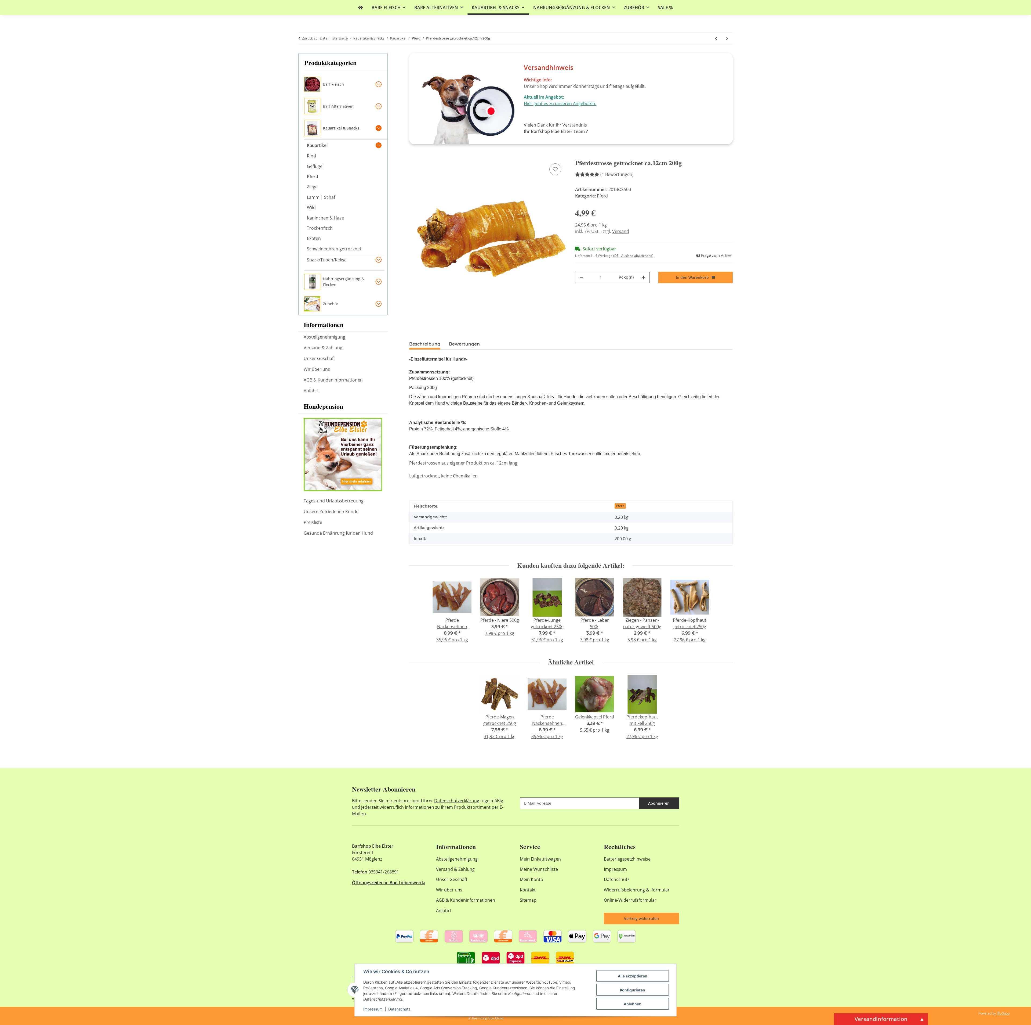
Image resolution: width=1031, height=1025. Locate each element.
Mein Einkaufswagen (540, 859)
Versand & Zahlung (323, 348)
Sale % (665, 7)
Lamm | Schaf (321, 197)
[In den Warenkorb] (413, 156)
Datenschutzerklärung (456, 801)
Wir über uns (317, 369)
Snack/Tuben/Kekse (327, 260)
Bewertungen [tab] (464, 344)
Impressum (373, 1009)
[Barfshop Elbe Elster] (360, 7)
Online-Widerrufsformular (630, 900)
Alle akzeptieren (632, 976)
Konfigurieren (632, 990)
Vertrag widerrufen (641, 918)
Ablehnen (632, 1004)
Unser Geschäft (319, 358)
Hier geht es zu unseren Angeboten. (560, 103)
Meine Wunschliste (539, 869)
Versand (620, 231)
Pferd (602, 196)
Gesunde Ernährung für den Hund (338, 533)
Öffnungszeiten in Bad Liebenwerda (388, 883)
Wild (311, 207)
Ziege (312, 187)
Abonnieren (659, 803)
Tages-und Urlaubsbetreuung (334, 501)
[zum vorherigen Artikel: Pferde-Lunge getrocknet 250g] (716, 38)
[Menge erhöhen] (643, 277)
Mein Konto (531, 879)
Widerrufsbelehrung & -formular (637, 890)
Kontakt (528, 890)
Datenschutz (399, 1009)
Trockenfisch (320, 228)
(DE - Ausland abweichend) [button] (633, 255)
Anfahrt (311, 391)
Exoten (314, 238)
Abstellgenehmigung (324, 337)
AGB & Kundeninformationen (333, 380)
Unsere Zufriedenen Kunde (331, 512)
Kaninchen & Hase (325, 218)
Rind (311, 156)
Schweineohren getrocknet (334, 249)
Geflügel (315, 166)
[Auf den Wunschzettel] (555, 169)
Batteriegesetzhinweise (627, 859)
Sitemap (528, 900)
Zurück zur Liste (314, 38)
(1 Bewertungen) (617, 174)
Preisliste (313, 522)
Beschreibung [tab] (424, 344)
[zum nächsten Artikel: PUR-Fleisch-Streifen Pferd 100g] (727, 38)
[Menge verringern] (581, 277)
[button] (345, 84)
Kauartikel (317, 145)
